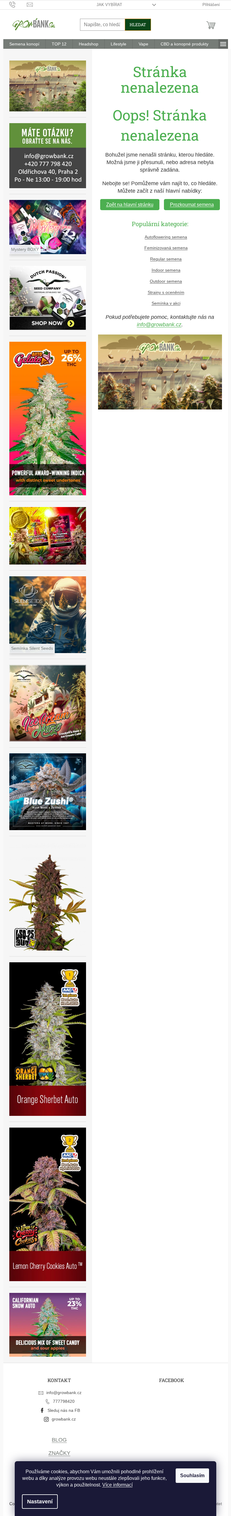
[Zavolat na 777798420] (18, 4)
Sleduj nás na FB (64, 1410)
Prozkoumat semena (192, 204)
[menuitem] (24, 44)
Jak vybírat (109, 4)
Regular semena (166, 259)
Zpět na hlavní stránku (129, 204)
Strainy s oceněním (166, 292)
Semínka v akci (166, 303)
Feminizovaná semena (166, 247)
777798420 (64, 1401)
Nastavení (40, 1502)
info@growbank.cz (159, 325)
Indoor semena (166, 270)
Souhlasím (192, 1475)
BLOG (59, 1440)
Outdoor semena (166, 281)
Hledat (138, 24)
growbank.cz (64, 1419)
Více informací (117, 1484)
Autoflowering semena (166, 237)
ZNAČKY (59, 1453)
